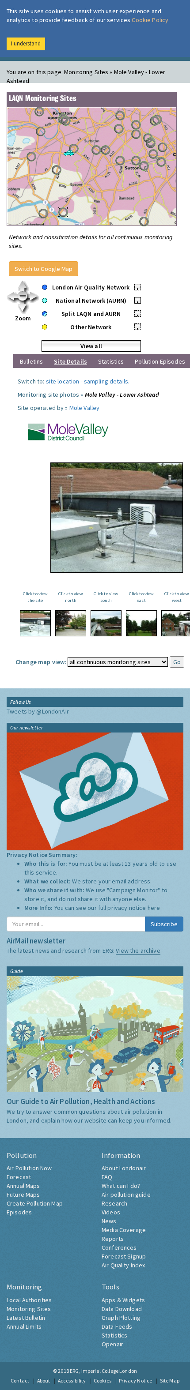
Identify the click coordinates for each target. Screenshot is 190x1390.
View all (91, 346)
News (109, 1221)
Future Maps (23, 1194)
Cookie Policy (150, 20)
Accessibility (72, 1380)
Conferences (119, 1247)
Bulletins (31, 361)
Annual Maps (23, 1186)
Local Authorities (29, 1300)
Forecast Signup (124, 1256)
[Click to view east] (141, 623)
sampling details (106, 381)
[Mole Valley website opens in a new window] (63, 431)
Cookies (102, 1380)
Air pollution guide (126, 1194)
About (43, 1380)
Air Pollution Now (29, 1168)
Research (114, 1203)
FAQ (107, 1177)
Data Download (122, 1309)
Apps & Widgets (123, 1300)
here (154, 908)
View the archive (138, 950)
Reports (113, 1239)
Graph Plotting (121, 1318)
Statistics (111, 361)
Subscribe (164, 924)
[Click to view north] (70, 623)
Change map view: (40, 662)
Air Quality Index (123, 1265)
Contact (20, 1380)
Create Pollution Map (35, 1203)
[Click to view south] (106, 623)
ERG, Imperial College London (103, 1370)
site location (63, 381)
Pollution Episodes (160, 361)
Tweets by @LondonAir (38, 711)
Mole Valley (84, 408)
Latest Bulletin (26, 1318)
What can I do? (121, 1186)
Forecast (19, 1177)
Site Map (169, 1380)
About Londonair (124, 1168)
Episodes (19, 1212)
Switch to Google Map (43, 269)
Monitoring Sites (29, 1309)
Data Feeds (117, 1326)
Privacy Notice (135, 1380)
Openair (112, 1344)
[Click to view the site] (35, 623)
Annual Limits (24, 1326)
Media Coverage (124, 1230)
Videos (111, 1212)
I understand (26, 43)
